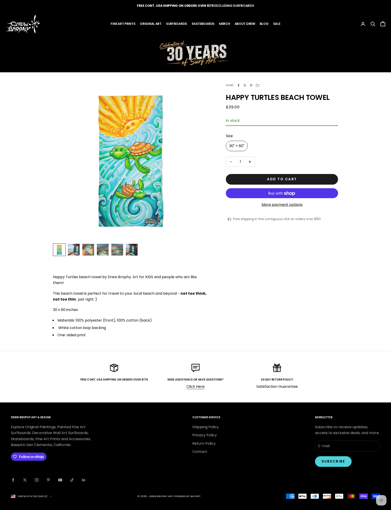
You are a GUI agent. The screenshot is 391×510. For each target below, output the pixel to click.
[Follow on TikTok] (72, 480)
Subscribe (333, 461)
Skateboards (203, 23)
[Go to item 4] (102, 249)
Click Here (195, 386)
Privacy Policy (204, 435)
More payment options (282, 204)
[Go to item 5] (117, 249)
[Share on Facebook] (238, 85)
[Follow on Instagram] (36, 480)
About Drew (245, 23)
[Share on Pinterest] (251, 85)
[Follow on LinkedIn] (83, 480)
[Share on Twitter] (245, 85)
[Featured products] (195, 53)
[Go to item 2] (73, 249)
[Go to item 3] (88, 249)
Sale (276, 23)
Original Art (151, 23)
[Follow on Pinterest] (48, 480)
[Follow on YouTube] (60, 480)
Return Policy (204, 443)
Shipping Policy (205, 427)
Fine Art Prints (123, 23)
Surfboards (176, 23)
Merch (224, 23)
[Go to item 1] (59, 249)
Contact (199, 451)
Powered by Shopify (187, 496)
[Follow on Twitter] (25, 480)
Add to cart (282, 179)
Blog (264, 23)
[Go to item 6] (131, 249)
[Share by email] (257, 85)
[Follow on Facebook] (13, 480)
